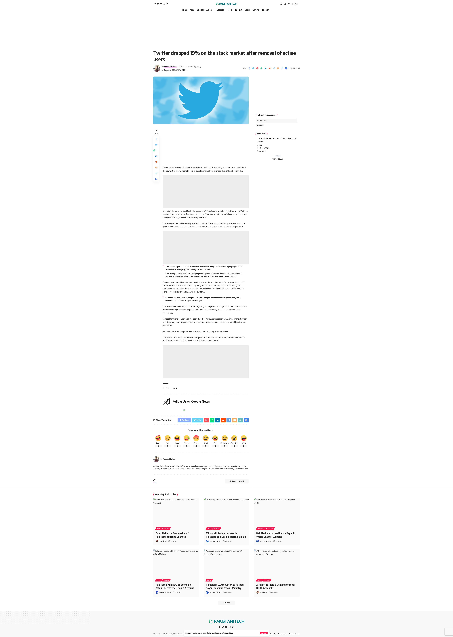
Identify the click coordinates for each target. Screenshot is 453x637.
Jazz (260, 145)
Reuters (202, 217)
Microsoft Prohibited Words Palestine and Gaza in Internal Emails (226, 535)
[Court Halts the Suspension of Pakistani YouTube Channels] (176, 511)
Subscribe (259, 125)
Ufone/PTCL (264, 148)
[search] (285, 4)
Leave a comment (238, 481)
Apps (159, 528)
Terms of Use (228, 633)
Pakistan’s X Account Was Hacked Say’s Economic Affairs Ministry (225, 586)
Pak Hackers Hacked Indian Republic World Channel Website (276, 535)
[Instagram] (164, 4)
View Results (277, 159)
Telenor (262, 151)
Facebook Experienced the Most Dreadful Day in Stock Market (200, 331)
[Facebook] (155, 4)
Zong (261, 141)
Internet (261, 528)
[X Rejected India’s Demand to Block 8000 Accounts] (277, 563)
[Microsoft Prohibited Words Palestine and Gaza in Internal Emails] (226, 511)
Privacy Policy (214, 633)
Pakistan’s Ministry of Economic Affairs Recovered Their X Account (175, 586)
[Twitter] (157, 4)
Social (166, 528)
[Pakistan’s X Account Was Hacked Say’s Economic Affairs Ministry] (226, 563)
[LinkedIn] (167, 4)
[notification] (281, 3)
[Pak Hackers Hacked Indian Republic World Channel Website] (277, 511)
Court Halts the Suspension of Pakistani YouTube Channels (172, 535)
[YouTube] (161, 4)
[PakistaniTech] (226, 4)
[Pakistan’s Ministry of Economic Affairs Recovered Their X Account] (176, 563)
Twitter (174, 388)
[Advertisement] (226, 29)
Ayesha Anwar (216, 541)
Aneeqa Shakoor (170, 66)
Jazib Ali (163, 541)
